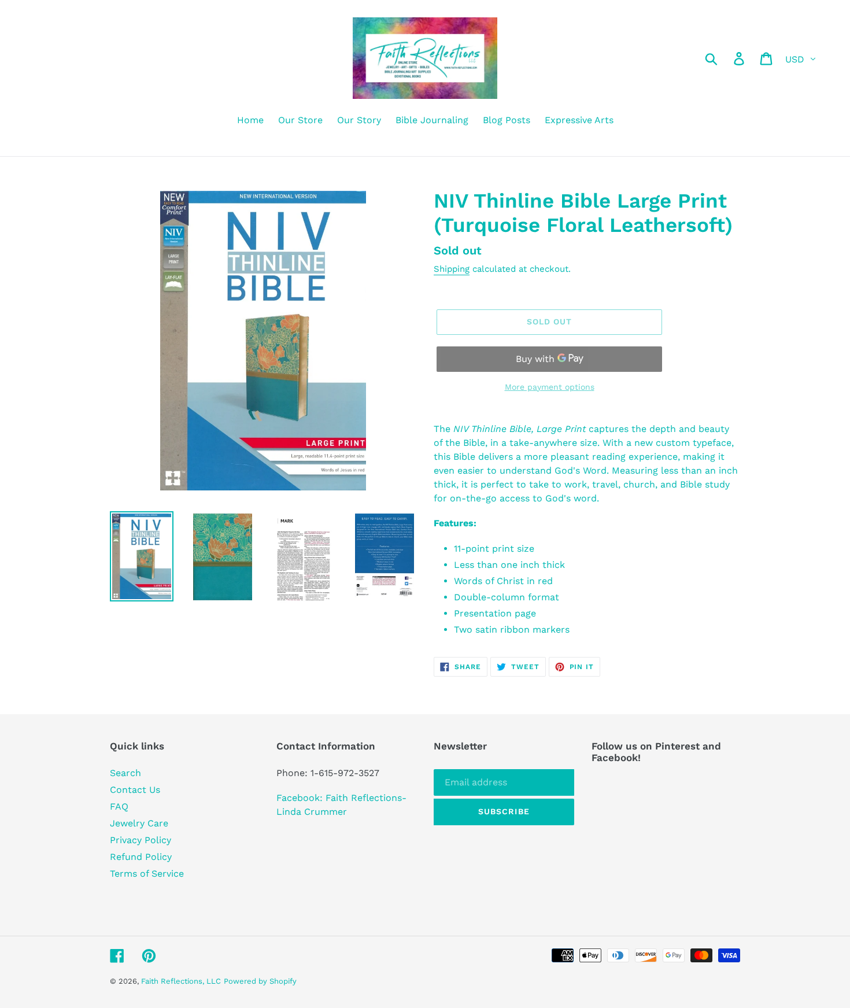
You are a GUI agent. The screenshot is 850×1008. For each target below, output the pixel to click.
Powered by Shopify (260, 981)
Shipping (452, 269)
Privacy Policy (140, 840)
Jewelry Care (139, 823)
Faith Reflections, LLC (181, 981)
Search (125, 772)
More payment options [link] (549, 387)
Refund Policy (141, 856)
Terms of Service (147, 873)
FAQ (119, 806)
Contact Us (135, 789)
